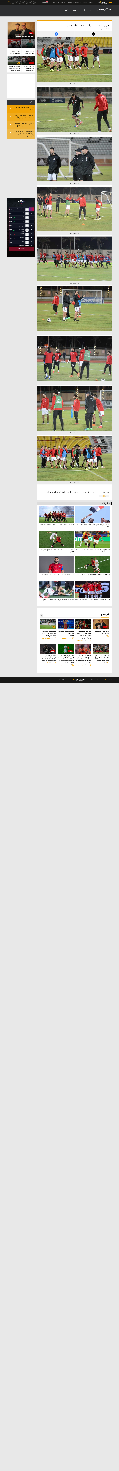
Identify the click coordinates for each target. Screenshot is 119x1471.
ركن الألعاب (55, 2)
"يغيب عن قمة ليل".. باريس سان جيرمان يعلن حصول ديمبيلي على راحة (49, 658)
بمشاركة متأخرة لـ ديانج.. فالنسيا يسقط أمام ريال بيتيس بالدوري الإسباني (102, 658)
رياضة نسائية (64, 638)
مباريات (77, 2)
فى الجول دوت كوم (103, 679)
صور (62, 2)
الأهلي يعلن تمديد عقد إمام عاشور (102, 632)
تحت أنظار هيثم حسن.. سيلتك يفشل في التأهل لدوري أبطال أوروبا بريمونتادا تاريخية (84, 634)
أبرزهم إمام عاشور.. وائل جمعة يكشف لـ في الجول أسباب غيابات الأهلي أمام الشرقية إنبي (21, 134)
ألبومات (65, 10)
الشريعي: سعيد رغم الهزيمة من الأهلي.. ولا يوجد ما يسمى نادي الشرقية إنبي (21, 124)
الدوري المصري (44, 2)
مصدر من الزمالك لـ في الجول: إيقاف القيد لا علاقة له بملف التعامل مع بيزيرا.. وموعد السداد (66, 659)
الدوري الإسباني (99, 662)
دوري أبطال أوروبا (81, 640)
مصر (89, 2)
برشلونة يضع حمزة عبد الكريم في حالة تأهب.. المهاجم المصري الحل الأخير (21, 116)
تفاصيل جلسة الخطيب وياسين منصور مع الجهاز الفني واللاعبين (15, 51)
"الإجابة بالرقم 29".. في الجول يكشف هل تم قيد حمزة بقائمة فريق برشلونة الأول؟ (83, 659)
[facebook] (13, 2)
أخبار (84, 2)
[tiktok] (30, 2)
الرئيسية (91, 10)
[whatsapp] (34, 2)
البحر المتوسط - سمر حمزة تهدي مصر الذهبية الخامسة (66, 633)
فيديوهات (69, 2)
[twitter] (16, 2)
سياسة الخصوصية (70, 679)
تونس (101, 495)
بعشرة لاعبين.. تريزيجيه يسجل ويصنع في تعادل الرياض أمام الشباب (49, 633)
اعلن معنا (61, 679)
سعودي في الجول (46, 638)
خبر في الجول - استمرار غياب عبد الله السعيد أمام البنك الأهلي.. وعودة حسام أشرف (29, 68)
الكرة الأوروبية (47, 662)
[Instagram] (23, 2)
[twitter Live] (20, 2)
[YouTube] (27, 2)
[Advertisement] (21, 169)
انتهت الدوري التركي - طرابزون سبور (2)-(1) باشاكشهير (21, 108)
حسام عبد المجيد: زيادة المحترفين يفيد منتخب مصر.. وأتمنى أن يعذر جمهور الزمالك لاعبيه (29, 52)
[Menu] (110, 2)
